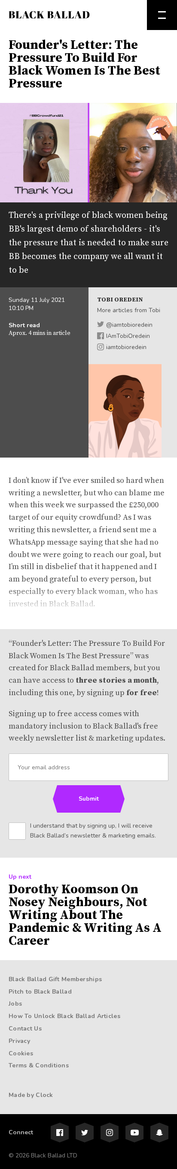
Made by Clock (31, 1095)
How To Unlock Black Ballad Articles (64, 1016)
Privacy (19, 1041)
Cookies (21, 1053)
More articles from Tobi (128, 310)
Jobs (15, 1004)
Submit (89, 799)
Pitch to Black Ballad (40, 992)
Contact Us (25, 1028)
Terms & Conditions (39, 1065)
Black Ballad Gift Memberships (55, 979)
